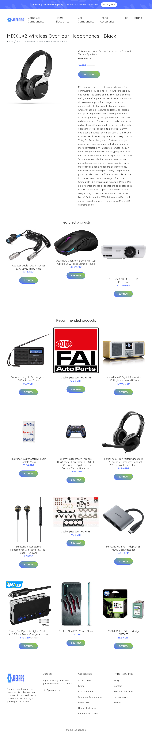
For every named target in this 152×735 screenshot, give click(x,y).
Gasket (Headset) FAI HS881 (76, 531)
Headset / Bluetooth (121, 51)
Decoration (84, 702)
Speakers (92, 54)
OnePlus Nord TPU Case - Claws (76, 631)
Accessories (84, 680)
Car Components (86, 19)
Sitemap (118, 702)
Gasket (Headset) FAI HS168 (76, 377)
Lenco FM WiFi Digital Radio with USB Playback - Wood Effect (123, 379)
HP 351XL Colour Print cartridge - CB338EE (123, 633)
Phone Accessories (107, 19)
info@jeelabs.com (52, 690)
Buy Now (89, 74)
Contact (118, 686)
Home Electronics (62, 19)
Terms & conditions (124, 691)
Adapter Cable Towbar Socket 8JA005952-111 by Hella (28, 267)
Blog (125, 18)
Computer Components (36, 19)
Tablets (82, 54)
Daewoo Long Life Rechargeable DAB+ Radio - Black (28, 379)
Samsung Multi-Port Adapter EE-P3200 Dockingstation (123, 548)
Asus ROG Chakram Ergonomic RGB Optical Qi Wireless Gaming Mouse (76, 262)
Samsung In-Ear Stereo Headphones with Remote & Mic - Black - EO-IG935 (28, 549)
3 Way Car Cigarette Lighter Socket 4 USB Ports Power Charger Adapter (28, 633)
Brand (138, 18)
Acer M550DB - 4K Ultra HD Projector (123, 281)
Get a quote (109, 4)
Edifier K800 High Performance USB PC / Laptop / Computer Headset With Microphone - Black (123, 462)
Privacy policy (121, 697)
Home (10, 41)
